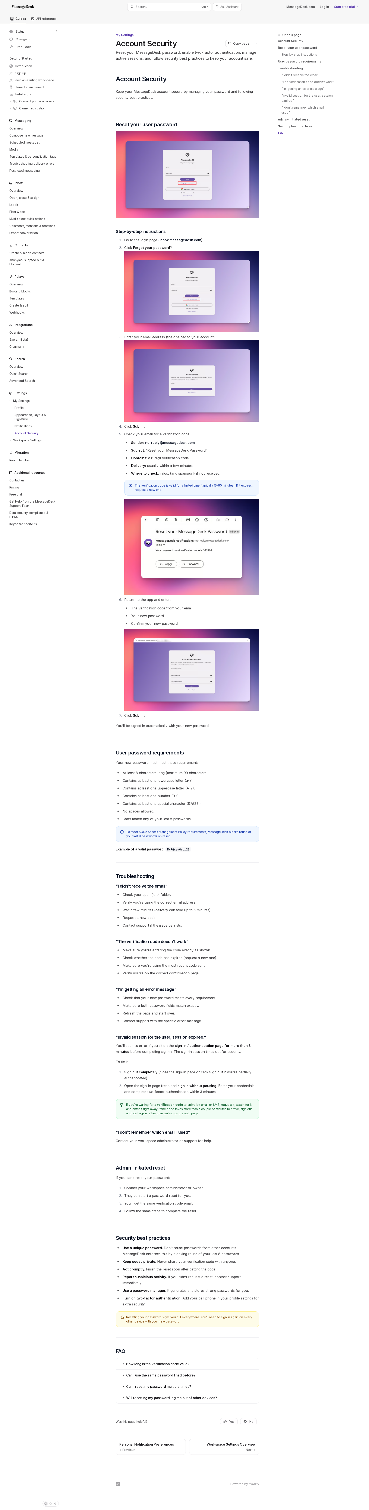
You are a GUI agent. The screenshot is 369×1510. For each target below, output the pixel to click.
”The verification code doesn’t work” (307, 82)
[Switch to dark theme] (55, 1503)
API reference (46, 18)
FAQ (281, 133)
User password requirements (299, 61)
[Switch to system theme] (46, 1503)
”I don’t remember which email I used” (303, 110)
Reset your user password (297, 47)
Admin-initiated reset (294, 119)
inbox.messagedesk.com (180, 240)
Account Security (290, 41)
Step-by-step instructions (299, 54)
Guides (20, 18)
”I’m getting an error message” (302, 88)
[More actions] (255, 43)
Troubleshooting (290, 68)
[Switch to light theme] (50, 1503)
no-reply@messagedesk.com (170, 442)
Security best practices (295, 126)
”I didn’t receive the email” (300, 75)
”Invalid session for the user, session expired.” (307, 98)
